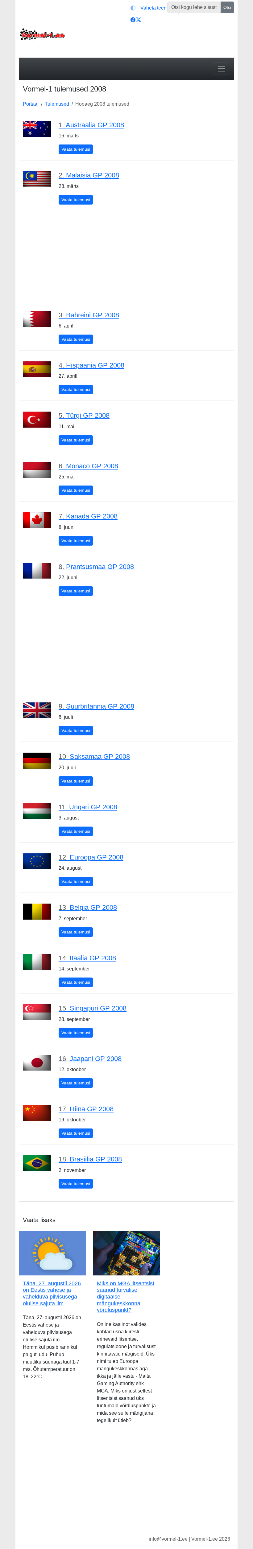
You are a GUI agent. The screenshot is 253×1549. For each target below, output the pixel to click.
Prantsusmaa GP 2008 (96, 567)
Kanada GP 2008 (88, 516)
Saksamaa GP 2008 (94, 756)
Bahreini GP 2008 (89, 315)
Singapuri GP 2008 (92, 1008)
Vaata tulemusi (77, 149)
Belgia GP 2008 (88, 907)
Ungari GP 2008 (88, 807)
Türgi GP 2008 (84, 415)
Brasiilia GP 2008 (90, 1159)
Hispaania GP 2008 (91, 365)
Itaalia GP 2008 (87, 958)
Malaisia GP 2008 (89, 175)
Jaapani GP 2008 (90, 1059)
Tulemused (57, 104)
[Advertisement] (126, 260)
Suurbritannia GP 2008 (96, 706)
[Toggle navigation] (221, 69)
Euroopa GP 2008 (91, 857)
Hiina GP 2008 (86, 1109)
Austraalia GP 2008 (91, 125)
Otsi (227, 7)
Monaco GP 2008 (88, 466)
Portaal (31, 104)
